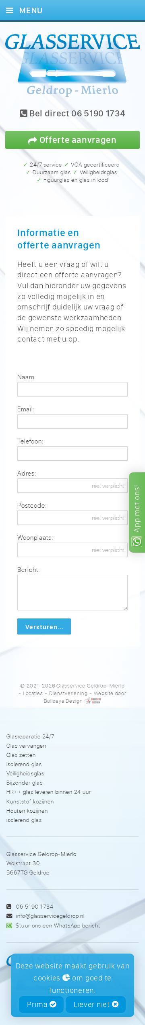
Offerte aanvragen (77, 139)
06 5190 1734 (35, 906)
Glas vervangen (26, 745)
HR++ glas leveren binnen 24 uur (48, 791)
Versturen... (44, 627)
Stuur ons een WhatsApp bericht (58, 925)
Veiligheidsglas (25, 773)
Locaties (33, 693)
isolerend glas (24, 820)
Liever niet (93, 1004)
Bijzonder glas (24, 782)
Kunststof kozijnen (30, 801)
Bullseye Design (63, 700)
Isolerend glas (24, 764)
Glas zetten (21, 755)
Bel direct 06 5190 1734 (76, 114)
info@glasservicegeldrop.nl (50, 915)
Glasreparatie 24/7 (30, 736)
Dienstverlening (68, 693)
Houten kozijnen (27, 810)
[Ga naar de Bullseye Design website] (93, 700)
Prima (38, 1004)
